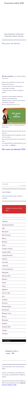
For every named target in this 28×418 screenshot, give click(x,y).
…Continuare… (13, 145)
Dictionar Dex (6, 276)
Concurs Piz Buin (5, 184)
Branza (4, 238)
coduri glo (5, 266)
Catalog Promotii (7, 255)
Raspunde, (9, 351)
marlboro (5, 300)
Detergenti (5, 272)
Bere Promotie (6, 235)
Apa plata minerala (8, 225)
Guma (4, 286)
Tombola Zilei (6, 327)
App (3, 228)
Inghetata (5, 289)
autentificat (10, 196)
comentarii (7, 341)
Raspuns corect (6, 313)
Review (4, 317)
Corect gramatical (7, 269)
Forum (4, 283)
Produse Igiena (6, 306)
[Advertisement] (14, 18)
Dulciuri (4, 279)
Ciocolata (5, 262)
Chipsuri (4, 259)
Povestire (5, 303)
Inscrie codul (6, 293)
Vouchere (5, 334)
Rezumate (5, 320)
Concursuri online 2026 (14, 3)
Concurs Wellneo (23, 185)
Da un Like (15, 366)
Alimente (5, 221)
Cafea (3, 245)
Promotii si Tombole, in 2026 (9, 385)
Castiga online (6, 252)
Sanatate (4, 323)
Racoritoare (5, 310)
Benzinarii (5, 232)
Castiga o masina (7, 248)
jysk (3, 296)
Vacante (4, 330)
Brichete (4, 242)
